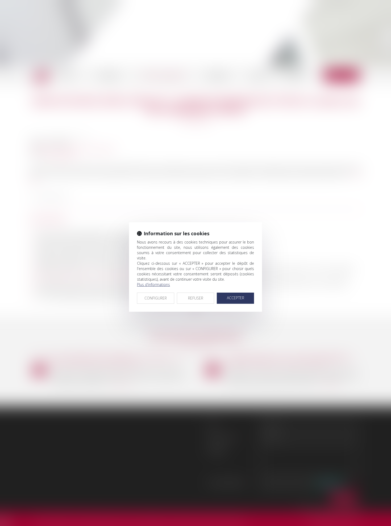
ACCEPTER (235, 297)
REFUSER (195, 298)
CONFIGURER (155, 298)
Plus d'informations (153, 284)
